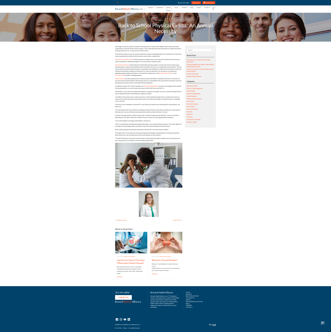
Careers (189, 305)
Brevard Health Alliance (151, 86)
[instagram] (121, 319)
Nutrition (189, 111)
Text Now (197, 3)
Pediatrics (190, 114)
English (141, 9)
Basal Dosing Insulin (193, 74)
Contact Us (123, 297)
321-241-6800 (122, 292)
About (188, 300)
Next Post (177, 220)
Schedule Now (209, 3)
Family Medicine (192, 96)
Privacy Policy (118, 328)
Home (188, 292)
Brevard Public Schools (165, 73)
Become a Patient (192, 296)
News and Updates (192, 109)
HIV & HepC (190, 101)
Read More (120, 277)
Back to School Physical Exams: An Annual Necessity (165, 28)
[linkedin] (129, 319)
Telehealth (190, 298)
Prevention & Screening (193, 119)
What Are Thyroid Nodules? (164, 260)
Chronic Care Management (195, 88)
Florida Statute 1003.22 (122, 65)
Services (189, 294)
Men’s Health (191, 106)
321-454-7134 (119, 75)
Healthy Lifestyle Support (169, 20)
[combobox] (142, 9)
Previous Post (122, 220)
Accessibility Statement (134, 328)
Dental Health (191, 91)
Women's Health (192, 122)
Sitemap (125, 328)
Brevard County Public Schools (124, 59)
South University (120, 78)
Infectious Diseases (192, 104)
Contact (189, 307)
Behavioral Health (192, 86)
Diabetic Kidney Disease (194, 76)
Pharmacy (190, 117)
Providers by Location (194, 301)
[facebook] (117, 319)
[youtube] (125, 319)
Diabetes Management (193, 93)
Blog (187, 303)
